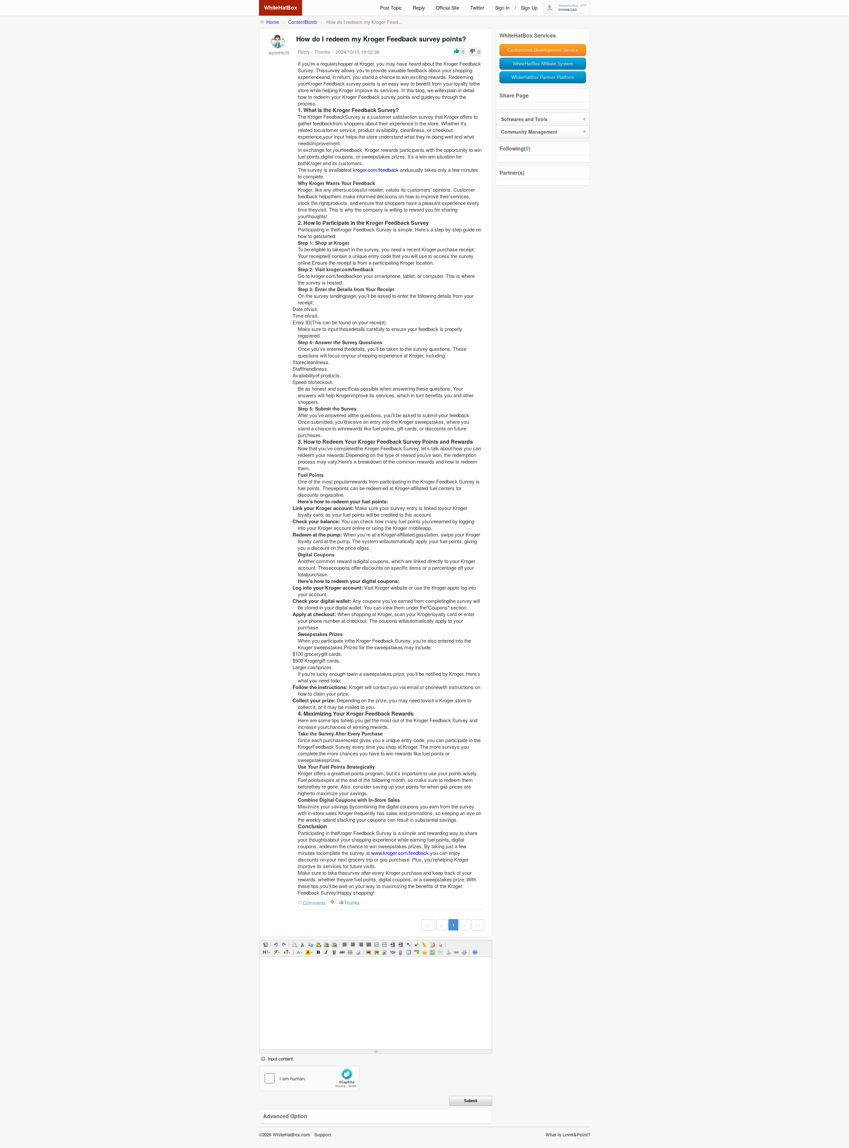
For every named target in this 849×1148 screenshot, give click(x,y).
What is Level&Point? (568, 1134)
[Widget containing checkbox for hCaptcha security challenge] (309, 1078)
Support (322, 1134)
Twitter (477, 7)
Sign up (529, 7)
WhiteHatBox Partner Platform (542, 77)
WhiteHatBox (280, 7)
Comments (314, 903)
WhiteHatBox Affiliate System (543, 63)
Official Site (447, 7)
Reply (419, 7)
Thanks (351, 902)
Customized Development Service (542, 50)
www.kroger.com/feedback (400, 852)
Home (272, 22)
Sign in (502, 7)
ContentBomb (302, 22)
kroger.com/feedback (376, 169)
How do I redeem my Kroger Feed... (364, 22)
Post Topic (391, 7)
